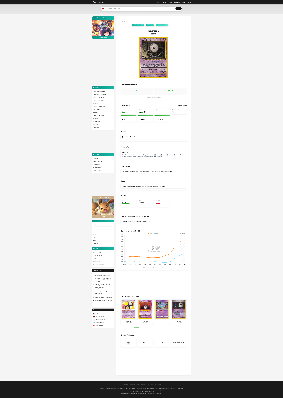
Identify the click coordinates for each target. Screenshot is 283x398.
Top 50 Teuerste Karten (99, 264)
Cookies (143, 384)
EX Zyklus (95, 118)
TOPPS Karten (99, 325)
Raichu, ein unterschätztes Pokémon (104, 297)
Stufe (94, 240)
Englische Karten (100, 314)
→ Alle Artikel (96, 305)
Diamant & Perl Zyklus (98, 115)
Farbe (94, 237)
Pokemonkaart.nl (142, 393)
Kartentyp (95, 243)
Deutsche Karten (100, 316)
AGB (138, 384)
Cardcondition (151, 393)
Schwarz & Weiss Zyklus (99, 106)
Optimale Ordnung (97, 164)
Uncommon (142, 119)
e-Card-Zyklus (96, 121)
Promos (164, 2)
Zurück (122, 21)
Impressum (132, 384)
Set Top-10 (96, 258)
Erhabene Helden (97, 167)
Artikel (183, 2)
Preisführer (177, 2)
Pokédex (95, 225)
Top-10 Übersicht (97, 252)
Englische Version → (182, 105)
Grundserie (96, 127)
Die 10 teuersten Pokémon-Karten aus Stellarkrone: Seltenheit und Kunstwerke (103, 280)
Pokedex (170, 2)
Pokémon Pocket (100, 322)
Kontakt (159, 384)
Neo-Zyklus (96, 124)
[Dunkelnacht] (103, 27)
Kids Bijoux (158, 393)
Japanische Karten (100, 319)
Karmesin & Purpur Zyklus (99, 94)
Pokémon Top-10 (97, 255)
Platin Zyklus (96, 112)
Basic (123, 112)
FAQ (148, 384)
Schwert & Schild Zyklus (99, 97)
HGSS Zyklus (96, 109)
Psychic (141, 112)
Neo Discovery (126, 203)
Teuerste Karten (97, 261)
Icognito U (145, 221)
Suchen (178, 8)
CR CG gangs (159, 119)
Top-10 (189, 2)
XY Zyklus (95, 103)
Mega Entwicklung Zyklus (99, 91)
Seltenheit (95, 234)
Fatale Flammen (97, 170)
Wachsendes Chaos (98, 161)
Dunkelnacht (96, 158)
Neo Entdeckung (162, 25)
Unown (145, 342)
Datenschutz (125, 384)
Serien (157, 2)
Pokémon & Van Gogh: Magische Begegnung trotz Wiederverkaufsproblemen (102, 293)
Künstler (95, 231)
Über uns (153, 384)
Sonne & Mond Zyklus (98, 100)
